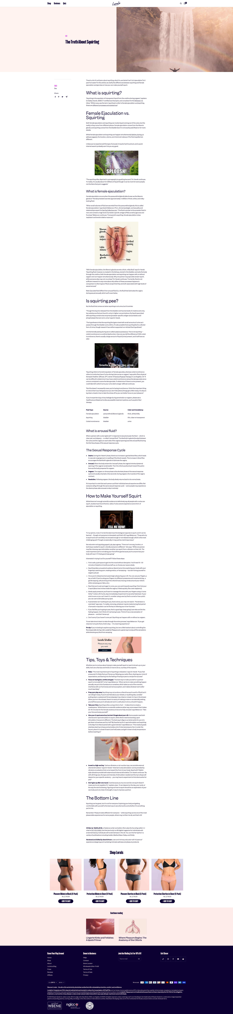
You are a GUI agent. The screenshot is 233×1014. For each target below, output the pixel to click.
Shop (49, 3)
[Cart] (185, 3)
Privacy (85, 975)
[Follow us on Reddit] (183, 959)
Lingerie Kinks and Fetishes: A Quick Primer (100, 938)
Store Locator (87, 963)
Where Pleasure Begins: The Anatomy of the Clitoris (132, 938)
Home (49, 958)
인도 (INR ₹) (52, 982)
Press (49, 969)
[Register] (139, 959)
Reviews (57, 3)
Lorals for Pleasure (111, 630)
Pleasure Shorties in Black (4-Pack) (133, 894)
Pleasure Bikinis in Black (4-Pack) (66, 894)
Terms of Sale (87, 972)
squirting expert (103, 545)
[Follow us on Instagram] (168, 959)
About (49, 963)
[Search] (181, 3)
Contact (86, 961)
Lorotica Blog (51, 966)
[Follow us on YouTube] (178, 959)
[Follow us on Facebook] (173, 959)
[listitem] (55, 97)
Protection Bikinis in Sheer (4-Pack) (100, 894)
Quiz (64, 3)
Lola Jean (112, 545)
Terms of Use (87, 969)
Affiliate (50, 975)
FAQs (85, 958)
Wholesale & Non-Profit (91, 966)
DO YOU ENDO (96, 830)
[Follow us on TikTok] (163, 959)
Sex (66, 36)
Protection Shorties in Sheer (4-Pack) (167, 894)
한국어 (60, 982)
